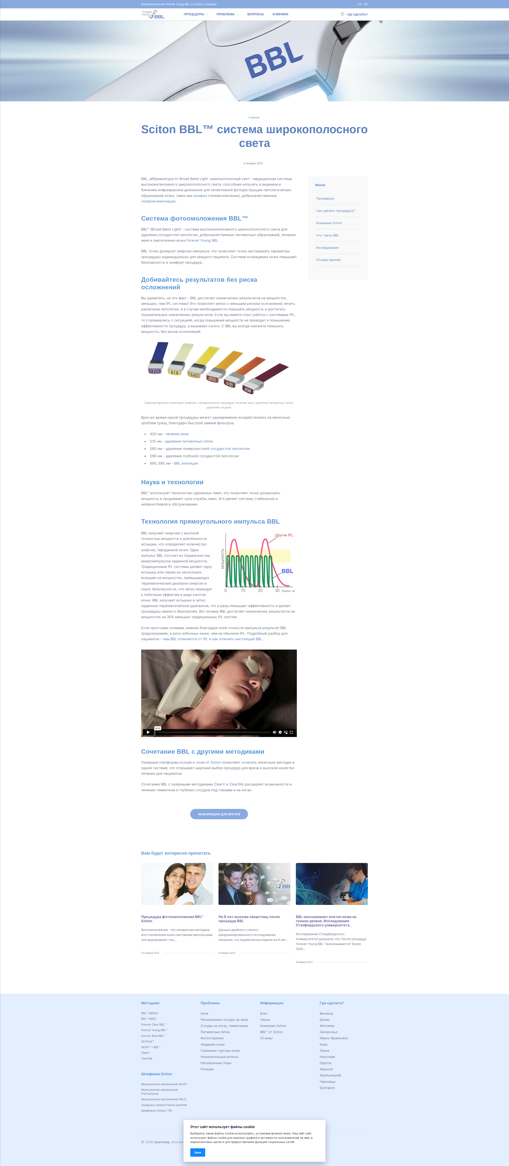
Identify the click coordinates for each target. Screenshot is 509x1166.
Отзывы (266, 1038)
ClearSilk (236, 784)
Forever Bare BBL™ (153, 1035)
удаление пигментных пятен (189, 441)
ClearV (219, 784)
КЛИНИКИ (280, 14)
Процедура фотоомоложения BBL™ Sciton (172, 919)
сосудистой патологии (230, 448)
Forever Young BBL (202, 240)
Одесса (325, 1063)
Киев (323, 1044)
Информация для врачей (219, 814)
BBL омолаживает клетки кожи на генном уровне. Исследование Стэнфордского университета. (326, 921)
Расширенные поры (216, 1063)
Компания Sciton (329, 223)
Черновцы (328, 1082)
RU (366, 4)
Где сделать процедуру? (335, 211)
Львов (324, 1051)
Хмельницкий (330, 1075)
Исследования (327, 247)
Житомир (327, 1026)
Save (197, 1152)
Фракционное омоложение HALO (163, 1099)
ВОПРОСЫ (255, 14)
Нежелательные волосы (219, 1057)
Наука (265, 1020)
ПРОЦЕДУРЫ (194, 14)
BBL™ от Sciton (271, 1032)
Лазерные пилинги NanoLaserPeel (164, 1105)
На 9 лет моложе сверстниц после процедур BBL (249, 919)
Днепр (324, 1020)
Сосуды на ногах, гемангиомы (224, 1026)
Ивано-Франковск (334, 1038)
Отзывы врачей (328, 260)
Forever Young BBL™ (154, 1030)
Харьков (326, 1069)
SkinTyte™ (147, 1041)
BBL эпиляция (186, 463)
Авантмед (161, 1142)
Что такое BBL (327, 235)
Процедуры (325, 198)
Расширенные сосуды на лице (224, 1020)
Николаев (327, 1057)
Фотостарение (212, 1038)
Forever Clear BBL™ (153, 1024)
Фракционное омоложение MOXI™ (164, 1084)
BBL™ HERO (149, 1013)
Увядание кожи (213, 1044)
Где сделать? (357, 14)
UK (360, 4)
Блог (264, 1013)
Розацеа (207, 1069)
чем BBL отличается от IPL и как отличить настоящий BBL (212, 639)
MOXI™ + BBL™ (150, 1047)
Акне (204, 1013)
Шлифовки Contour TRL (156, 1110)
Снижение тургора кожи (220, 1051)
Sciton (216, 762)
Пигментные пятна (215, 1032)
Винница (326, 1013)
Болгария (327, 1088)
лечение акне (177, 434)
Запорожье (328, 1032)
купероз (200, 196)
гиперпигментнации (158, 201)
